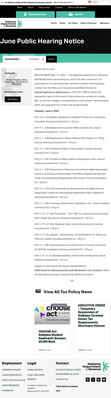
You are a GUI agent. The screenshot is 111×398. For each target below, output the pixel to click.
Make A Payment (89, 23)
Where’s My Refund (77, 7)
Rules (62, 23)
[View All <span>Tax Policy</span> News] (38, 291)
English (95, 2)
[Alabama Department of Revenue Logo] (12, 24)
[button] (64, 3)
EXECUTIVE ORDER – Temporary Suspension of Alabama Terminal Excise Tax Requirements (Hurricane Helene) (91, 315)
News (19, 7)
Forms (54, 23)
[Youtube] (104, 380)
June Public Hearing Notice (23, 55)
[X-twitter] (93, 380)
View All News (68, 292)
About (30, 7)
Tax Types (73, 23)
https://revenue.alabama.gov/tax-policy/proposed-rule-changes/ (68, 270)
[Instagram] (99, 380)
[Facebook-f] (88, 380)
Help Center (44, 7)
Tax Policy (12, 99)
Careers (59, 7)
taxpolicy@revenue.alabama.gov (52, 92)
